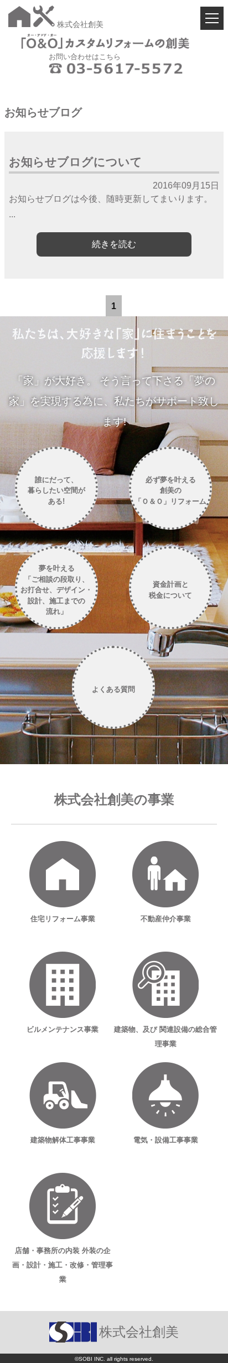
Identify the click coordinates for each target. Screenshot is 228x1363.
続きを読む (114, 244)
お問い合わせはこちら (85, 57)
